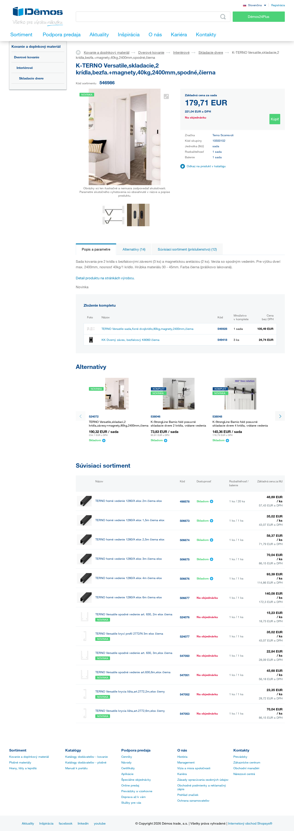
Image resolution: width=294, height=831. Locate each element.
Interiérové (25, 68)
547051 (184, 675)
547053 (184, 713)
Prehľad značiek (187, 795)
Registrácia (278, 5)
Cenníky (126, 756)
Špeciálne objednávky (136, 779)
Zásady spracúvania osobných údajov (203, 779)
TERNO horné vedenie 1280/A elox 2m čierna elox (128, 501)
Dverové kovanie (26, 57)
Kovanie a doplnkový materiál (36, 46)
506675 (184, 559)
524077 (184, 636)
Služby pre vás (131, 802)
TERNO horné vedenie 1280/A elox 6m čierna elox (128, 597)
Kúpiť (275, 119)
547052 (184, 694)
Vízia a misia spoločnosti (193, 768)
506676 (184, 578)
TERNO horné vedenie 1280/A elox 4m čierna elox (128, 578)
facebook (65, 823)
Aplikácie (127, 774)
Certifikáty (128, 768)
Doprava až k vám (133, 797)
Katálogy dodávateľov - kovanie (86, 756)
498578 (184, 501)
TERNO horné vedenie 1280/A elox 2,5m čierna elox (129, 539)
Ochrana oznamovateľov (193, 800)
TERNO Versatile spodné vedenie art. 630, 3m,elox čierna (133, 653)
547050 (184, 656)
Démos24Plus (258, 16)
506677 (184, 598)
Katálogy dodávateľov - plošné (85, 762)
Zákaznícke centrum (246, 762)
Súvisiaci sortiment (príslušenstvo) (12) (187, 249)
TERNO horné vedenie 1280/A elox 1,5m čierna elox (129, 520)
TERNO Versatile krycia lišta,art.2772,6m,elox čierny (130, 710)
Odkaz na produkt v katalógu (206, 166)
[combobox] (254, 5)
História (182, 756)
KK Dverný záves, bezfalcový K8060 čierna (130, 340)
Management (186, 762)
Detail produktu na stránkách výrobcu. (105, 278)
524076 (184, 617)
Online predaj (130, 785)
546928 (222, 329)
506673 (184, 521)
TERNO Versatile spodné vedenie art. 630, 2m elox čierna (133, 614)
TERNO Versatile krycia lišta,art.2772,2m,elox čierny (130, 691)
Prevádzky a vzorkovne (136, 791)
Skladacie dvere (31, 78)
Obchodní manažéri (246, 768)
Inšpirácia (46, 823)
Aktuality (28, 823)
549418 (222, 340)
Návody (126, 762)
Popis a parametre (96, 249)
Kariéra (182, 774)
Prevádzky (240, 756)
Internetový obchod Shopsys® (250, 823)
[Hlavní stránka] (80, 52)
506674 (184, 540)
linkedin (83, 823)
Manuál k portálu (76, 768)
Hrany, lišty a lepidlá (23, 768)
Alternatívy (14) (134, 249)
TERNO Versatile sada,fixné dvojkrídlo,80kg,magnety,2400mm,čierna (147, 329)
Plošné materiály (20, 762)
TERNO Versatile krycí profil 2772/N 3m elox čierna (129, 633)
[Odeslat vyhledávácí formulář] (223, 17)
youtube (100, 823)
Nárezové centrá (244, 774)
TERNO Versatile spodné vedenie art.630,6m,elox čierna (132, 672)
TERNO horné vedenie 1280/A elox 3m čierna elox (128, 558)
